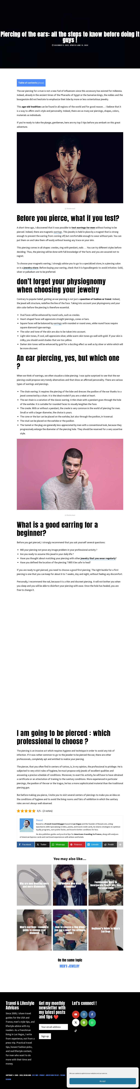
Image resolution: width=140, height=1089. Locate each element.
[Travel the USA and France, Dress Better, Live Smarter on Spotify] (84, 1022)
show (40, 82)
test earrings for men (83, 227)
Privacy (42, 1075)
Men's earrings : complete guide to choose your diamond (34, 930)
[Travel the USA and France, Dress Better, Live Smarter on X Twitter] (75, 1022)
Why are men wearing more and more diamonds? (34, 885)
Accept (103, 1081)
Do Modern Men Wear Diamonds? (70, 885)
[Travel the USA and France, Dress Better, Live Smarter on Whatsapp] (92, 1022)
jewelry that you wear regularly (98, 558)
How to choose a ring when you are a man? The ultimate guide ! (70, 930)
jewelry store (31, 267)
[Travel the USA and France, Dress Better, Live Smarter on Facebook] (92, 1014)
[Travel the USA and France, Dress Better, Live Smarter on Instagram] (84, 1014)
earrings (58, 231)
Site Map (35, 1075)
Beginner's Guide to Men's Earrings (106, 930)
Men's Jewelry (69, 966)
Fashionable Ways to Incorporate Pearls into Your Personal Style (105, 885)
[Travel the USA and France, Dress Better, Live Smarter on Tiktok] (75, 1031)
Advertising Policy (52, 1075)
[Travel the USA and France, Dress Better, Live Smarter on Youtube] (75, 1014)
